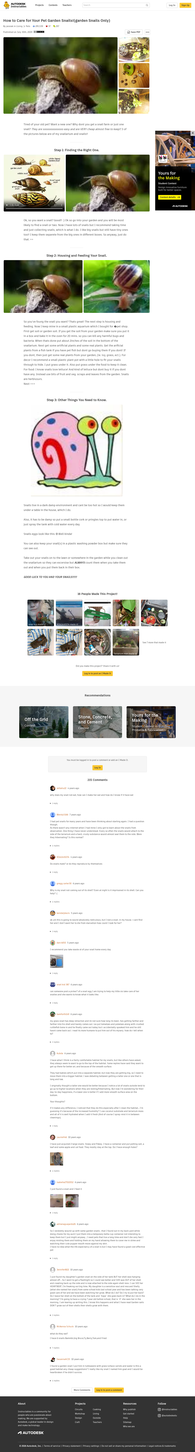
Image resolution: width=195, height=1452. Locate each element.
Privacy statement (71, 1445)
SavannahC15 (63, 1359)
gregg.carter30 (64, 883)
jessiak (9, 26)
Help (125, 1417)
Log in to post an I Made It (97, 673)
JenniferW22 (63, 1269)
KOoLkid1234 (63, 857)
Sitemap (127, 1422)
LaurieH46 (62, 1137)
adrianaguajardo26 (66, 1224)
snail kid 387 (63, 984)
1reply (55, 803)
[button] (147, 32)
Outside (97, 1417)
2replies (55, 1042)
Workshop (80, 1413)
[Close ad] (192, 133)
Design (78, 1417)
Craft (77, 1422)
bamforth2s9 (63, 1014)
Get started (128, 1413)
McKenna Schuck (65, 1326)
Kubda (60, 1053)
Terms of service (52, 1445)
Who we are (129, 1426)
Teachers (67, 5)
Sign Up (185, 5)
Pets (28, 26)
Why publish (129, 1409)
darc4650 (61, 942)
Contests (53, 5)
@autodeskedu (169, 1415)
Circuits (79, 1409)
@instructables (169, 1409)
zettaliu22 (61, 788)
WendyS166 (62, 814)
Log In (172, 5)
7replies (55, 1348)
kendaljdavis (63, 913)
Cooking (97, 1409)
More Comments (82, 1390)
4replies (56, 845)
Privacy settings (91, 1445)
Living (19, 26)
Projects (39, 5)
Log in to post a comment (109, 1390)
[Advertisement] (175, 170)
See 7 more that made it (154, 642)
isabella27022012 (65, 1182)
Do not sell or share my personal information (123, 1445)
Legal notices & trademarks (162, 1445)
